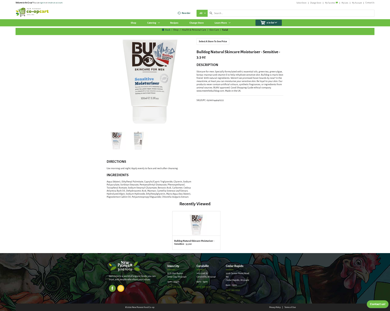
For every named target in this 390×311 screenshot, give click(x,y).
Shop (176, 29)
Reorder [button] (186, 13)
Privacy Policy (275, 307)
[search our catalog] (211, 13)
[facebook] (112, 288)
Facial (225, 29)
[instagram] (120, 288)
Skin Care (214, 29)
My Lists (345, 3)
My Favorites (330, 3)
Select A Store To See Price (213, 41)
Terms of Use (290, 307)
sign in (42, 3)
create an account (55, 3)
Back (167, 29)
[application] (377, 305)
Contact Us (369, 3)
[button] (116, 141)
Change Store (315, 3)
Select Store (301, 3)
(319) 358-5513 (203, 286)
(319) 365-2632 (233, 290)
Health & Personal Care (194, 29)
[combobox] (202, 13)
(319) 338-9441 (174, 286)
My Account (357, 3)
